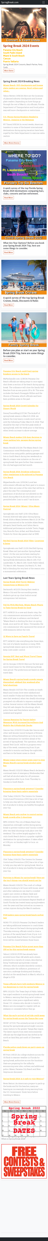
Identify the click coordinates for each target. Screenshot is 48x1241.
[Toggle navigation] (43, 2)
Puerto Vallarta (11, 61)
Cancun (7, 58)
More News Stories (11, 143)
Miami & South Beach (14, 55)
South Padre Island (12, 52)
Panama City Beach (13, 50)
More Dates (8, 71)
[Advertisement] (24, 1206)
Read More (8, 198)
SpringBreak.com (9, 2)
